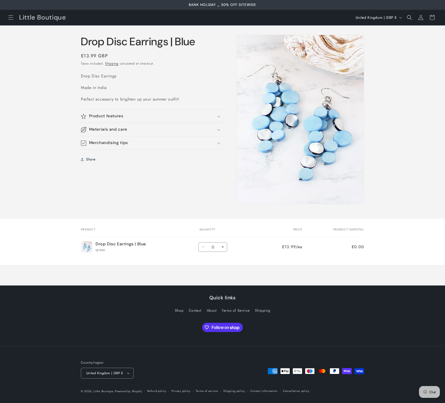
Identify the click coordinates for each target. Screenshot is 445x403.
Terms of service (207, 391)
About (212, 310)
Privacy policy (181, 391)
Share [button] (91, 159)
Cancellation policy (296, 391)
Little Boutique (103, 391)
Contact (195, 310)
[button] (10, 17)
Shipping (111, 63)
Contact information (264, 391)
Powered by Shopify (128, 391)
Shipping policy (234, 391)
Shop (179, 310)
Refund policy (156, 391)
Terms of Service (236, 310)
